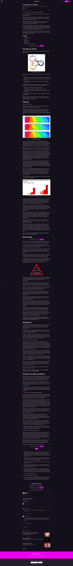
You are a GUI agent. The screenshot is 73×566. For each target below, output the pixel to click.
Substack (33, 564)
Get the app (40, 562)
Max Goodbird (26, 7)
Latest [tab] (25, 530)
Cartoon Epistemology (34, 317)
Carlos (25, 516)
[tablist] (26, 501)
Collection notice (41, 560)
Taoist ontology (34, 234)
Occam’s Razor (35, 475)
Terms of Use (40, 489)
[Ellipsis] (50, 508)
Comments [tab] (24, 501)
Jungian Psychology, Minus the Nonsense (30, 532)
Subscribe (66, 1)
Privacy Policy (42, 490)
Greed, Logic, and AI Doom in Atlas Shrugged (29, 544)
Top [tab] (23, 530)
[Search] (62, 1)
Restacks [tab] (28, 501)
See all (24, 548)
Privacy (36, 560)
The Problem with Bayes (33, 319)
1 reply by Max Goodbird (28, 513)
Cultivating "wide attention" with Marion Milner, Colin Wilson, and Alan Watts (33, 539)
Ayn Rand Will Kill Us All (27, 543)
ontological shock (32, 207)
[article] (36, 534)
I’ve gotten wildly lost (28, 25)
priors (36, 297)
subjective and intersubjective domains (35, 168)
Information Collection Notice (36, 490)
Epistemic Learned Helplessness (42, 318)
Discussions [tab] (28, 530)
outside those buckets (42, 163)
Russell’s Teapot (29, 475)
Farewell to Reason (35, 369)
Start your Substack (34, 562)
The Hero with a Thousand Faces (36, 392)
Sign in (71, 1)
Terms (38, 560)
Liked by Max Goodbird (27, 509)
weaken (33, 297)
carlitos (25, 508)
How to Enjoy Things (26, 538)
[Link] (21, 35)
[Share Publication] (63, 1)
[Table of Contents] (0, 283)
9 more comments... (25, 526)
